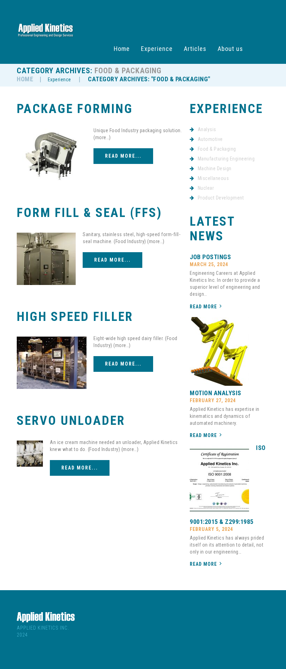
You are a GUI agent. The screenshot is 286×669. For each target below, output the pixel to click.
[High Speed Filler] (51, 363)
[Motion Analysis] (219, 351)
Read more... (123, 156)
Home (122, 49)
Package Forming (75, 109)
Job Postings (210, 257)
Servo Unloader (71, 420)
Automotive (210, 139)
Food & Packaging (217, 149)
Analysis (207, 129)
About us (230, 49)
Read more (203, 306)
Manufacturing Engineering (226, 158)
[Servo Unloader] (30, 454)
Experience (157, 49)
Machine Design (215, 168)
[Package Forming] (51, 155)
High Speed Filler (75, 316)
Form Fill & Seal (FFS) (89, 212)
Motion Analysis (215, 393)
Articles (195, 49)
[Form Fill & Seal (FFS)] (46, 259)
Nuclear (206, 188)
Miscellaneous (213, 178)
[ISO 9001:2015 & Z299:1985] (219, 480)
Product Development (221, 198)
